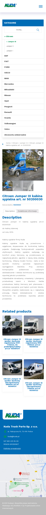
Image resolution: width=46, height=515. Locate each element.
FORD (7, 67)
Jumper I (9, 51)
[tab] (10, 211)
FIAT (6, 61)
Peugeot (8, 106)
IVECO (7, 73)
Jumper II (9, 46)
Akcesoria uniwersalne (15, 135)
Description (10, 211)
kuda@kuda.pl (13, 436)
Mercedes (9, 84)
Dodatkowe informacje (27, 211)
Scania (7, 118)
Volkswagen (10, 123)
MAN (6, 78)
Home (8, 143)
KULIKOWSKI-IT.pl (17, 506)
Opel (6, 101)
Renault (8, 112)
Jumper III (12, 41)
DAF (6, 56)
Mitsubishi (9, 89)
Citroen (9, 36)
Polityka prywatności (12, 448)
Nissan (7, 95)
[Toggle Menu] (41, 6)
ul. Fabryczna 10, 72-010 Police (20, 431)
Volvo (7, 129)
